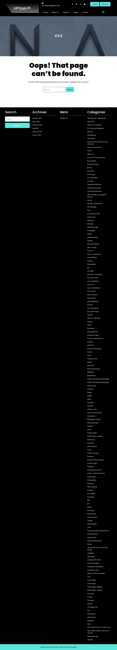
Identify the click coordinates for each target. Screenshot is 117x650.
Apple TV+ (90, 154)
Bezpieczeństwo (93, 164)
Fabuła (89, 234)
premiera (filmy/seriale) (95, 460)
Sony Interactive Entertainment (98, 531)
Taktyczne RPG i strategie (96, 573)
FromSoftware (92, 257)
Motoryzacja (91, 386)
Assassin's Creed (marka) (96, 157)
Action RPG (91, 121)
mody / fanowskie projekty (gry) (98, 379)
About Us (55, 12)
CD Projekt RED (92, 178)
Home (45, 12)
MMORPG (90, 372)
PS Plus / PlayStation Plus (96, 473)
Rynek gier (91, 510)
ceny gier (90, 181)
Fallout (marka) (92, 237)
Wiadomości (91, 614)
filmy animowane (93, 244)
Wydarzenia (91, 617)
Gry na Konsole (92, 278)
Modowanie (91, 375)
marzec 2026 (36, 135)
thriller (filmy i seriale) (94, 590)
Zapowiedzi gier (92, 636)
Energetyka (91, 230)
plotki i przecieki (92, 423)
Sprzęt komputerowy (94, 541)
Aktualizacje (91, 135)
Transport (90, 593)
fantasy (90, 241)
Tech (89, 577)
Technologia (91, 580)
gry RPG (90, 305)
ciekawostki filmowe (94, 184)
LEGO (89, 355)
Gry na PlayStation (93, 288)
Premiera (90, 456)
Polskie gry (91, 440)
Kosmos (90, 342)
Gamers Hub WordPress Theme (52, 647)
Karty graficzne (92, 332)
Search (70, 89)
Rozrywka (90, 497)
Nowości (90, 406)
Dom (88, 210)
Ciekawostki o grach (94, 188)
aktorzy (90, 132)
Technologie (91, 583)
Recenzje (90, 483)
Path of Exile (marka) (94, 413)
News (89, 399)
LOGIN (94, 4)
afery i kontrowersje (94, 125)
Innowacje (90, 328)
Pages (75, 12)
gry (88, 268)
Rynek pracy (91, 514)
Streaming (90, 556)
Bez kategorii (91, 161)
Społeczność (91, 537)
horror (89, 325)
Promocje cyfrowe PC (94, 470)
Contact (85, 12)
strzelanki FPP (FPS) (94, 560)
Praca (89, 450)
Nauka (89, 392)
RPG (88, 500)
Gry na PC (90, 284)
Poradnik (90, 443)
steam (89, 544)
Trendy (89, 597)
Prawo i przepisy (93, 453)
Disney (89, 200)
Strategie (90, 553)
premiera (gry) (92, 463)
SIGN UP (105, 4)
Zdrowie (90, 640)
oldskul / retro (92, 409)
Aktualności (91, 138)
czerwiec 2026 (37, 125)
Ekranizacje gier (92, 227)
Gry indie (90, 271)
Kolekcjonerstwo (93, 335)
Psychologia (91, 477)
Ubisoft (89, 604)
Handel (89, 315)
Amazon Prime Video (94, 147)
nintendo (90, 402)
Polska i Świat (92, 433)
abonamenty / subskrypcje (96, 118)
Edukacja (90, 220)
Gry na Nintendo (93, 281)
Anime (89, 151)
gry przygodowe (92, 301)
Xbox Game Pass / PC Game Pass (99, 627)
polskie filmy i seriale (94, 436)
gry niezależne (92, 295)
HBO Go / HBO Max (93, 318)
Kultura (89, 352)
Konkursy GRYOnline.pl (95, 338)
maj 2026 (35, 128)
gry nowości (91, 298)
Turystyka (90, 600)
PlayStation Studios (94, 419)
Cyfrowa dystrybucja (94, 191)
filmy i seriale (91, 247)
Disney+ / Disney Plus (94, 203)
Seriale (89, 520)
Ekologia (90, 224)
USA (88, 610)
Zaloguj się (63, 118)
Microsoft (90, 365)
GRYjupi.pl (22, 8)
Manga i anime (92, 359)
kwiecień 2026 (37, 132)
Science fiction (92, 517)
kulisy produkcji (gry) (94, 349)
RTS (88, 504)
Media (89, 362)
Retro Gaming (92, 487)
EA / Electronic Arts (93, 214)
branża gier (91, 174)
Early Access (91, 217)
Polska (89, 429)
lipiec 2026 (36, 121)
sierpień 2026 (37, 118)
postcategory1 (92, 446)
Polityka (90, 426)
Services (66, 12)
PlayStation (91, 416)
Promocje (90, 466)
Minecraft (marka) (93, 369)
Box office (90, 171)
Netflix (89, 396)
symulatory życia (93, 570)
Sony (89, 527)
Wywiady (90, 620)
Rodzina (90, 490)
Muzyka (90, 389)
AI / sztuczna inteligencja (95, 128)
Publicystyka (91, 480)
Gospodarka (91, 264)
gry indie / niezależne (94, 274)
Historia (90, 322)
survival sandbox (93, 563)
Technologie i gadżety (94, 587)
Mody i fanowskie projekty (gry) (98, 382)
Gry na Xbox (91, 291)
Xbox (89, 624)
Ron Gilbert (91, 493)
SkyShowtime (92, 524)
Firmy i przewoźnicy (94, 254)
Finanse (90, 251)
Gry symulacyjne (93, 311)
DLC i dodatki (91, 207)
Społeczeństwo (92, 534)
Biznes (89, 168)
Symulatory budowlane (95, 567)
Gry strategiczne (93, 308)
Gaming (90, 261)
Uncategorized (92, 607)
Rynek (89, 507)
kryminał (90, 345)
